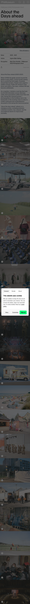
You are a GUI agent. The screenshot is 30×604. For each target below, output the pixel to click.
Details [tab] (13, 291)
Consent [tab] (6, 291)
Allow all (23, 312)
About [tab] (20, 291)
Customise (15, 312)
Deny (7, 312)
